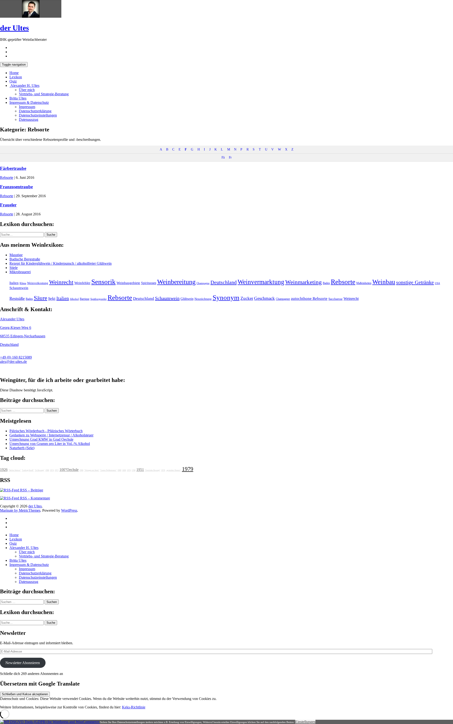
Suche (50, 234)
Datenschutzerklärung (35, 111)
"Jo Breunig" (39, 470)
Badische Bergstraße (24, 259)
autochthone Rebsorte (309, 298)
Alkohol (74, 299)
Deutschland (223, 282)
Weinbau (383, 281)
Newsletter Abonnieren (22, 663)
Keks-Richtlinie (133, 707)
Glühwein (186, 299)
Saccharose (335, 299)
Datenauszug (28, 119)
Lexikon (15, 77)
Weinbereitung (176, 281)
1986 (81, 470)
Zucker (246, 298)
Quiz (13, 81)
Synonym (226, 297)
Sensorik (103, 281)
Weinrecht (61, 282)
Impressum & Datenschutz (29, 102)
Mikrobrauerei (20, 272)
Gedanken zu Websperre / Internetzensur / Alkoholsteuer (51, 435)
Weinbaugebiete (128, 283)
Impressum (27, 107)
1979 (187, 469)
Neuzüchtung (203, 299)
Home (14, 73)
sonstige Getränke (415, 282)
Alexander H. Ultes (24, 86)
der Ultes (14, 28)
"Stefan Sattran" (14, 470)
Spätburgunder (98, 299)
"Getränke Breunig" (152, 470)
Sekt (51, 298)
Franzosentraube (16, 186)
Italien (14, 283)
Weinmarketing (303, 282)
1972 (57, 470)
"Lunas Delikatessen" (108, 470)
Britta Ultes (17, 98)
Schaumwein (18, 288)
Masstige (16, 255)
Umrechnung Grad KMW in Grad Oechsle (41, 439)
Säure (40, 297)
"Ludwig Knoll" (28, 470)
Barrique (84, 299)
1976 (129, 470)
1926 (4, 470)
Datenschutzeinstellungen (38, 115)
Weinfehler (82, 283)
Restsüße (17, 298)
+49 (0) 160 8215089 (16, 357)
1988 (47, 470)
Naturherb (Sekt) (21, 448)
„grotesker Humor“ (173, 470)
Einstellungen (305, 722)
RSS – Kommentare (34, 498)
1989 (119, 470)
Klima (23, 283)
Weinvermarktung (261, 281)
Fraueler (8, 204)
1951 (140, 470)
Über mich (27, 90)
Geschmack (264, 298)
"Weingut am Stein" (91, 470)
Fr (230, 157)
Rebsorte (6, 178)
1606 (124, 470)
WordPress (69, 510)
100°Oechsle (69, 470)
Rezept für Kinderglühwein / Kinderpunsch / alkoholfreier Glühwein (60, 263)
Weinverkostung (37, 283)
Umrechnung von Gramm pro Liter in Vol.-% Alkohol (49, 444)
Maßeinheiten (363, 283)
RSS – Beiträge (31, 490)
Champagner (283, 299)
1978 (163, 470)
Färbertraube (13, 168)
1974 (52, 470)
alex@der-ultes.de (13, 362)
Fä (223, 157)
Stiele (13, 268)
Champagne (203, 283)
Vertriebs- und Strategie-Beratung (44, 94)
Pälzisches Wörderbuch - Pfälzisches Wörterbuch (46, 431)
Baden (326, 283)
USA (437, 283)
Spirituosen (148, 283)
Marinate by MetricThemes (20, 510)
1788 (133, 470)
